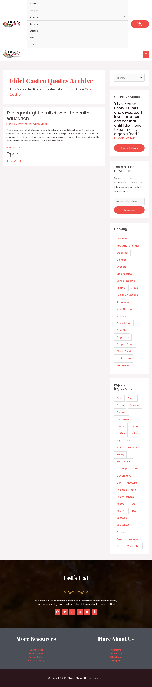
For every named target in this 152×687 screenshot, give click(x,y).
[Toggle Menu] (123, 10)
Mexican (122, 316)
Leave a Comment (16, 123)
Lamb (136, 468)
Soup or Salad (125, 344)
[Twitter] (65, 612)
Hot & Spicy (123, 461)
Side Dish (122, 330)
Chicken (121, 412)
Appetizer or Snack (128, 245)
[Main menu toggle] (146, 54)
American (122, 238)
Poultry (121, 511)
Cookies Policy (36, 660)
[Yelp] (94, 612)
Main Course (124, 309)
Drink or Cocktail (126, 281)
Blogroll (116, 660)
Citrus (120, 426)
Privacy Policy (36, 657)
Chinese (122, 259)
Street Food (124, 351)
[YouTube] (87, 612)
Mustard (132, 482)
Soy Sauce (123, 525)
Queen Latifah (124, 138)
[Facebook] (57, 612)
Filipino (121, 288)
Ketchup (122, 468)
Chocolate (123, 419)
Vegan (132, 358)
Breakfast (122, 252)
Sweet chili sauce (127, 539)
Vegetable (133, 546)
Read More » (13, 147)
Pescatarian (124, 323)
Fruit (119, 447)
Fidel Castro (15, 161)
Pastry (120, 504)
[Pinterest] (80, 612)
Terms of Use (36, 653)
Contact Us (116, 653)
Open (12, 154)
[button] (140, 24)
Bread (131, 398)
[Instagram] (72, 612)
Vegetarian (123, 365)
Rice (133, 511)
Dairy (134, 433)
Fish (129, 440)
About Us (116, 649)
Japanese (123, 302)
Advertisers (116, 657)
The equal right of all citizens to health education (48, 116)
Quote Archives (129, 148)
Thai (119, 358)
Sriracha (122, 532)
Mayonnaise (124, 475)
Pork (132, 504)
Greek (134, 288)
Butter (120, 405)
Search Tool (36, 649)
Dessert (121, 266)
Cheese (135, 405)
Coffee (121, 433)
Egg (119, 440)
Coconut (135, 426)
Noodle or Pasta (126, 489)
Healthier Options (127, 295)
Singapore (123, 337)
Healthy (132, 447)
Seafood (122, 518)
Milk (119, 482)
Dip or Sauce (124, 274)
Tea (119, 546)
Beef (119, 398)
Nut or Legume (125, 496)
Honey (120, 454)
